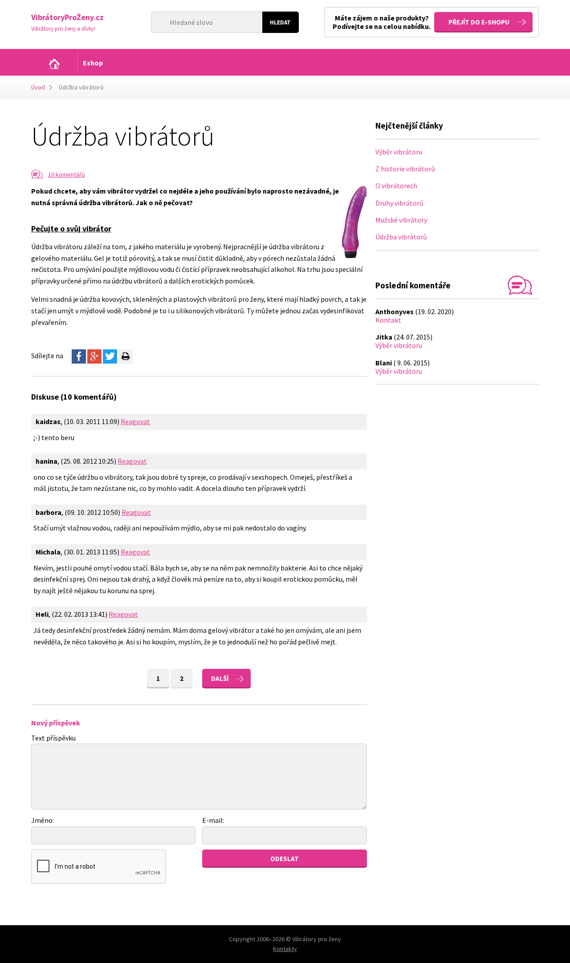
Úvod (38, 87)
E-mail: (213, 820)
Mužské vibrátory (401, 219)
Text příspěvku (53, 737)
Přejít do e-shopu (478, 22)
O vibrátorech (396, 185)
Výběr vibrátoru (398, 151)
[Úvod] (54, 64)
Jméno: (42, 820)
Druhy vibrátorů (399, 202)
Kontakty (285, 949)
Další (219, 678)
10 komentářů (66, 174)
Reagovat (135, 421)
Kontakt (388, 320)
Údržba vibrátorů (401, 236)
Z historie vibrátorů (405, 168)
